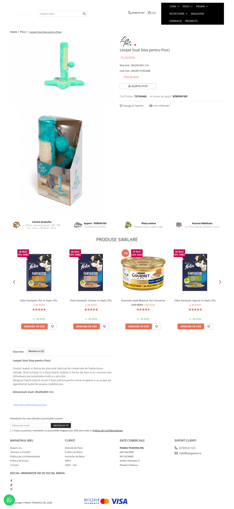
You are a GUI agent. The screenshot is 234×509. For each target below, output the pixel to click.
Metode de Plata (74, 447)
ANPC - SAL (71, 465)
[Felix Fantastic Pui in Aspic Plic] (39, 272)
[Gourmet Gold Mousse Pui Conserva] (143, 272)
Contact (14, 465)
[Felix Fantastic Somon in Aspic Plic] (91, 272)
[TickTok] (11, 484)
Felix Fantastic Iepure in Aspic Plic (195, 300)
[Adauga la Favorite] (52, 326)
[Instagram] (11, 489)
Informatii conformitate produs (30, 405)
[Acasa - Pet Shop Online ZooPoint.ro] (21, 13)
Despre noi (16, 447)
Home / (15, 32)
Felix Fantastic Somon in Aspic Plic (91, 300)
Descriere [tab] (18, 351)
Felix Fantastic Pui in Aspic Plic (38, 300)
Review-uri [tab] (36, 351)
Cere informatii (161, 105)
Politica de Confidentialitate (108, 430)
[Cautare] (84, 14)
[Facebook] (11, 480)
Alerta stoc (140, 86)
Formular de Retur (75, 456)
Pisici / (24, 32)
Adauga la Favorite (133, 105)
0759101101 (187, 448)
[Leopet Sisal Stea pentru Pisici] (62, 71)
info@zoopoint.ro (190, 453)
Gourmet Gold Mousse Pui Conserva (143, 300)
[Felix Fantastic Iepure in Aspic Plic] (195, 272)
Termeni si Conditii (20, 452)
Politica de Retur (74, 452)
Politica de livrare (19, 460)
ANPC (68, 460)
